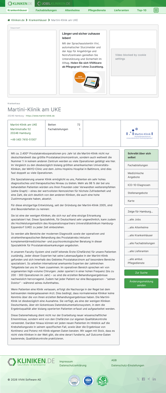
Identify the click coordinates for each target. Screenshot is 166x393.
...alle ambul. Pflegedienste (136, 261)
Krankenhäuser (17, 10)
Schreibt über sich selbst (139, 155)
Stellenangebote (138, 192)
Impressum (66, 361)
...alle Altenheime (138, 227)
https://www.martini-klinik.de (40, 116)
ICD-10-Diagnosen (139, 185)
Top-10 (141, 10)
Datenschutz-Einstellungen (127, 365)
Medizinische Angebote (136, 175)
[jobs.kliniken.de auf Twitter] (138, 379)
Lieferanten (121, 10)
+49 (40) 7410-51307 (23, 139)
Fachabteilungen (46, 10)
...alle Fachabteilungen (141, 243)
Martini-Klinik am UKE (23, 129)
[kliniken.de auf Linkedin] (154, 379)
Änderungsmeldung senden (141, 283)
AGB (114, 360)
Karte (131, 200)
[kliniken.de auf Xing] (149, 379)
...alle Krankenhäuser (140, 235)
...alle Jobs (134, 219)
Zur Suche (141, 272)
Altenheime (72, 10)
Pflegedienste (97, 10)
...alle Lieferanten (138, 251)
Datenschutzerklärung (72, 365)
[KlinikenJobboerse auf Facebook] (143, 379)
